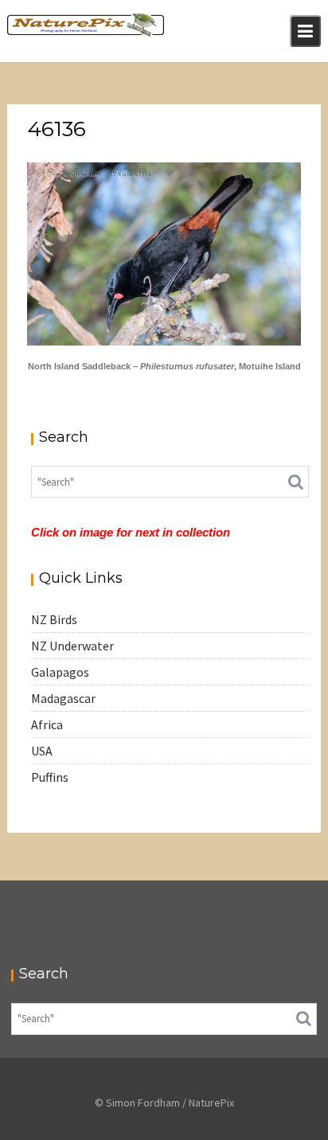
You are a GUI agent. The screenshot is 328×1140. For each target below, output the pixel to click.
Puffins (49, 777)
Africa (47, 724)
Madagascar (63, 698)
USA (42, 751)
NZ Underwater (72, 646)
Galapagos (60, 672)
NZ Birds (54, 619)
